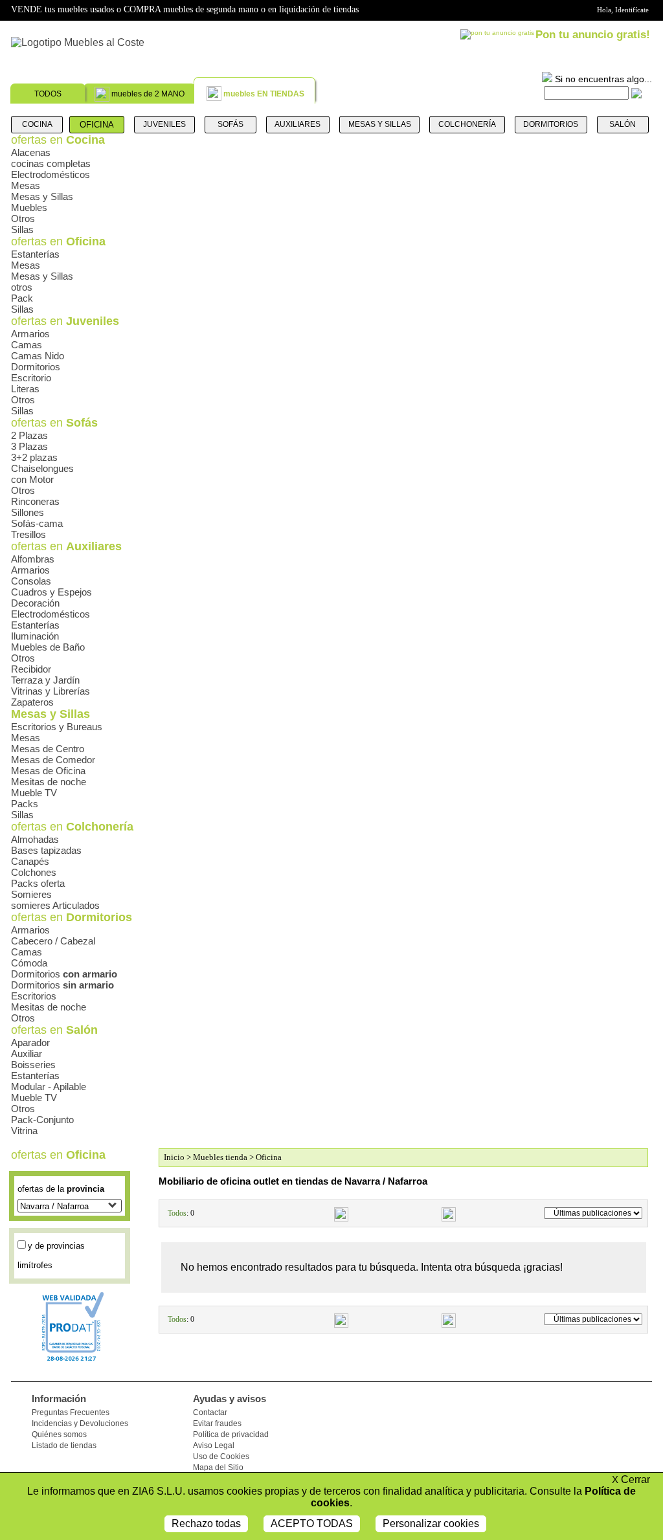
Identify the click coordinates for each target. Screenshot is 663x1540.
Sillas (22, 229)
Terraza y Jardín (45, 680)
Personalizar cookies (431, 1523)
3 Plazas (29, 446)
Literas (25, 388)
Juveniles (164, 124)
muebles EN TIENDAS (263, 93)
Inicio (174, 1157)
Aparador (30, 1042)
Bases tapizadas (46, 850)
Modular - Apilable (48, 1086)
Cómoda (29, 962)
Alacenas (31, 152)
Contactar (210, 1412)
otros (21, 287)
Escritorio (31, 377)
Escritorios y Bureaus (56, 726)
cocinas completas (51, 163)
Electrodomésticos (50, 174)
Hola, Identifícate (623, 10)
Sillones (27, 512)
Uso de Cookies (221, 1456)
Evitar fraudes (217, 1423)
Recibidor (31, 669)
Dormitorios (550, 124)
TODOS (48, 93)
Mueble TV (34, 792)
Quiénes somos (59, 1434)
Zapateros (32, 702)
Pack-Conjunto (42, 1119)
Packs (24, 803)
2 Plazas (29, 435)
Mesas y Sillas (379, 124)
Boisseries (33, 1064)
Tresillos (28, 534)
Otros (23, 218)
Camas (26, 344)
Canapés (30, 861)
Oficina (97, 124)
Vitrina (24, 1130)
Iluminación (35, 636)
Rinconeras (35, 501)
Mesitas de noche (48, 781)
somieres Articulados (55, 905)
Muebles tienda (220, 1157)
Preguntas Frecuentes (70, 1412)
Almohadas (35, 839)
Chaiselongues (42, 468)
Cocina (37, 124)
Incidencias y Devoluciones (80, 1423)
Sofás (230, 124)
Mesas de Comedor (53, 759)
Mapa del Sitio (218, 1467)
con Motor (32, 479)
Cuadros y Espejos (51, 591)
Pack (22, 298)
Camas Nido (37, 355)
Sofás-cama (37, 523)
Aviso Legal (213, 1445)
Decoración (35, 602)
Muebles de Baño (48, 647)
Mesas (25, 185)
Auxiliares (297, 124)
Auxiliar (26, 1053)
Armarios (30, 333)
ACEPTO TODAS (312, 1523)
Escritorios (33, 995)
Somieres (31, 894)
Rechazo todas (206, 1523)
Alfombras (32, 558)
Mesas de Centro (47, 748)
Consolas (31, 580)
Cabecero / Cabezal (53, 940)
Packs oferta (38, 883)
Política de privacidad (231, 1434)
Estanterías (35, 254)
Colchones (33, 872)
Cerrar (631, 1479)
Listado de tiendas (64, 1445)
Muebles (29, 207)
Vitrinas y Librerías (50, 691)
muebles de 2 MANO (148, 93)
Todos (177, 1213)
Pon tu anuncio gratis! (592, 34)
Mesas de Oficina (48, 770)
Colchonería (467, 124)
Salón (622, 124)
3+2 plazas (34, 457)
